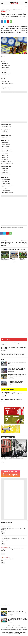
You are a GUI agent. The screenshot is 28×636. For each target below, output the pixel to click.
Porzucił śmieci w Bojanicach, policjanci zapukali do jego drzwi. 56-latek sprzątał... (17, 376)
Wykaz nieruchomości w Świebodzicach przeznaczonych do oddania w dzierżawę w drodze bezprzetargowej (13, 353)
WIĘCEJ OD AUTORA (19, 249)
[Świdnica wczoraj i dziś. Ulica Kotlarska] (14, 448)
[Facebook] (2, 21)
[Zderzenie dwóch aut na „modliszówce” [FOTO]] (4, 364)
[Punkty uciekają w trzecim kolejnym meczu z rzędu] (23, 254)
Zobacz (2, 533)
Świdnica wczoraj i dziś (8, 437)
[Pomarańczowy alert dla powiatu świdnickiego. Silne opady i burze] (4, 383)
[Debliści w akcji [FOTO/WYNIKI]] (14, 254)
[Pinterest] (8, 21)
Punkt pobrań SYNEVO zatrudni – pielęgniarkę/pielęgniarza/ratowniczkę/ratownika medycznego (12, 394)
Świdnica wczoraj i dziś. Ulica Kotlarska (12, 458)
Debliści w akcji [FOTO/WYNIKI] (12, 259)
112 (2, 359)
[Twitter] (5, 21)
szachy (14, 227)
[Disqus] (14, 280)
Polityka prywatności (11, 625)
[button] (26, 2)
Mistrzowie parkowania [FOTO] (21, 243)
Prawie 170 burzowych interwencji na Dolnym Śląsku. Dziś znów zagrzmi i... (16, 369)
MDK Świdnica (6, 227)
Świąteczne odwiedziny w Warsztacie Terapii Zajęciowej (7, 244)
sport (11, 227)
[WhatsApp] (11, 21)
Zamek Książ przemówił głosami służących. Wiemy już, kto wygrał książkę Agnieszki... (17, 613)
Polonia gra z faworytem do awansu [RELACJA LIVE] (5, 259)
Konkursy (4, 609)
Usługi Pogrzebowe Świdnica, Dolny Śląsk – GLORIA (12, 399)
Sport (7, 9)
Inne (10, 9)
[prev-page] (13, 262)
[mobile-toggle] (1, 3)
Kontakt (18, 625)
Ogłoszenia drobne (8, 389)
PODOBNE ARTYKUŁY (9, 249)
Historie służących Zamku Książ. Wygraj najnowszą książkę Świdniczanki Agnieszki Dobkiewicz (17, 619)
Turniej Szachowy (19, 227)
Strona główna (3, 9)
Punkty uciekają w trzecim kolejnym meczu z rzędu (22, 259)
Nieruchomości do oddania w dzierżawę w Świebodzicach (14, 343)
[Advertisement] (14, 107)
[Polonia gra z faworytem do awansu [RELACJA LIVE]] (5, 254)
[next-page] (14, 262)
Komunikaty (6, 340)
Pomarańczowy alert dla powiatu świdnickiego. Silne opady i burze (15, 382)
